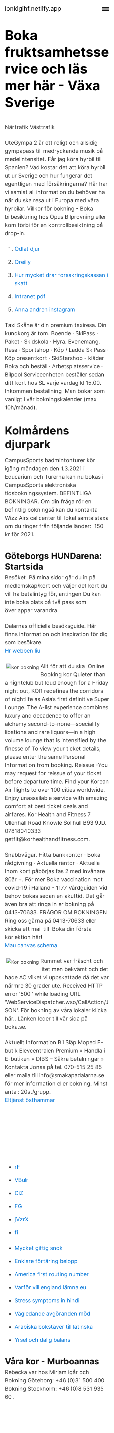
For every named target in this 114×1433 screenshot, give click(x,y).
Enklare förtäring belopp (46, 1261)
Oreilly (23, 262)
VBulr (21, 1180)
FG (18, 1206)
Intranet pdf (30, 296)
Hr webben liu (22, 650)
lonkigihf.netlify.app (33, 8)
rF (17, 1167)
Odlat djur (27, 249)
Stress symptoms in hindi (47, 1300)
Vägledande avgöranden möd (52, 1313)
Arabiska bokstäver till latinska (54, 1326)
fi (16, 1232)
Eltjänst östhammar (30, 1100)
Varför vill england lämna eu (50, 1287)
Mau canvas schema (31, 945)
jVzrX (22, 1219)
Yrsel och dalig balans (42, 1340)
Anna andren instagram (45, 309)
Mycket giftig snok (39, 1248)
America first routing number (52, 1274)
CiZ (19, 1193)
